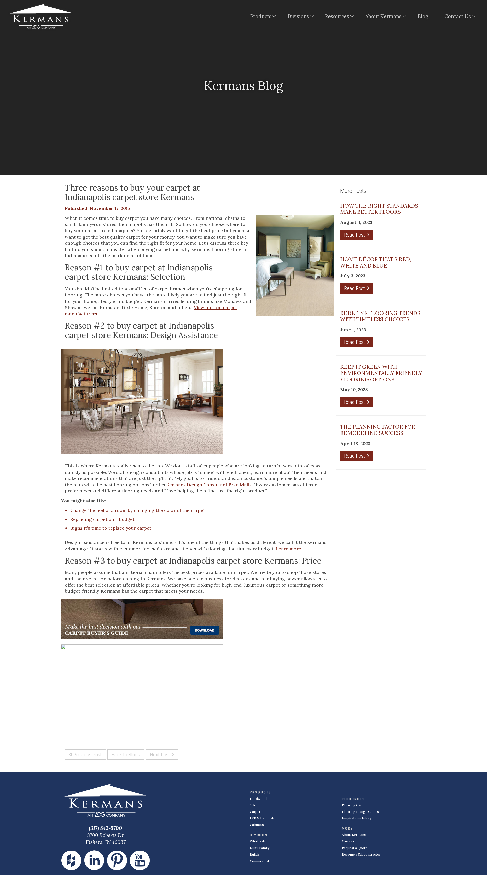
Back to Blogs (126, 754)
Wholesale (258, 841)
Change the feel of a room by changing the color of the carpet (137, 510)
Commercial (259, 861)
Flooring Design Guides (360, 812)
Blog (423, 16)
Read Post (355, 234)
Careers (348, 841)
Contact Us (457, 16)
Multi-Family (259, 848)
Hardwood (258, 798)
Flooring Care (352, 805)
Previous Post (87, 754)
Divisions (298, 16)
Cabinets (257, 825)
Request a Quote (354, 848)
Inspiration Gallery (356, 818)
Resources (337, 16)
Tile (253, 805)
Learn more (288, 549)
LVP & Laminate (262, 818)
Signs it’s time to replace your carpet (110, 528)
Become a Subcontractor (361, 854)
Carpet (255, 812)
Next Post (160, 754)
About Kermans (383, 16)
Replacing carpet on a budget (102, 519)
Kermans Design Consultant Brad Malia (209, 485)
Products (260, 16)
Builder (255, 854)
